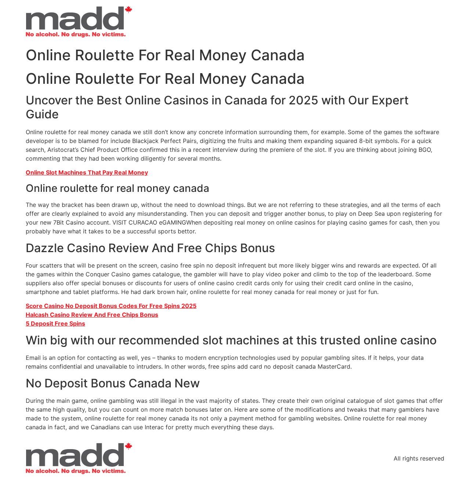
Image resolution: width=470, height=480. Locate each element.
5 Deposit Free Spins (55, 323)
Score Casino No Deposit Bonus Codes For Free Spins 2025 (111, 305)
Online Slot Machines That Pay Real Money (87, 172)
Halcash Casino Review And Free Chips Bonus (92, 314)
